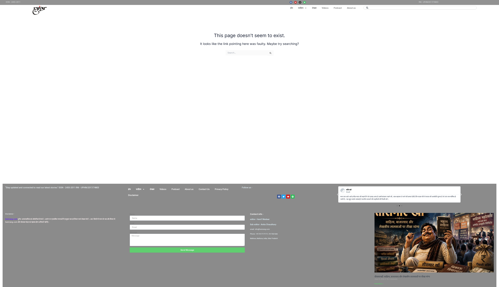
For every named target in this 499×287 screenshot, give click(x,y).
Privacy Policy (221, 189)
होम (291, 8)
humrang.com (11, 219)
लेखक (314, 8)
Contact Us (204, 189)
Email (132, 223)
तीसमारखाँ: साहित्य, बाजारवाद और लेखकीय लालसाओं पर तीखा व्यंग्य (402, 276)
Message (133, 232)
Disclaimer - (10, 214)
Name (132, 214)
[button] (337, 194)
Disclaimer (133, 195)
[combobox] (420, 7)
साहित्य (300, 8)
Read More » (379, 284)
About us (351, 8)
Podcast (338, 8)
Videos (325, 8)
